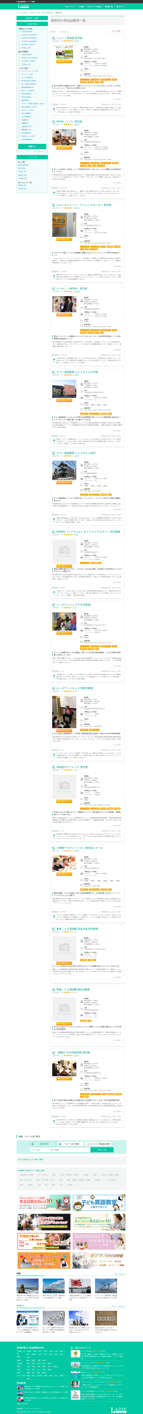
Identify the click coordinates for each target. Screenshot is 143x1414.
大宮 (94, 1175)
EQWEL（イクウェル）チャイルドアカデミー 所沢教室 (88, 531)
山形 (56, 1351)
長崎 (45, 1376)
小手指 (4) (22, 189)
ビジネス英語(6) (27, 78)
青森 (35, 1351)
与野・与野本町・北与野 (69, 1175)
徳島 (44, 1373)
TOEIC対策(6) (26, 94)
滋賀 (44, 1366)
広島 (28, 1370)
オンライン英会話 (95, 6)
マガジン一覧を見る (118, 1306)
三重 (38, 1360)
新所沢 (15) (22, 175)
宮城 (51, 1351)
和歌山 (55, 1366)
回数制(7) (24, 123)
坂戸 (61, 1185)
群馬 (56, 1354)
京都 (38, 1366)
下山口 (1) (22, 172)
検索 (82, 6)
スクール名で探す (72, 1144)
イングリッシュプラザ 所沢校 (73, 604)
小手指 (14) (22, 178)
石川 (38, 1363)
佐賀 (51, 1376)
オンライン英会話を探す (100, 1144)
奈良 (49, 1366)
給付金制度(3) (26, 133)
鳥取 (44, 1370)
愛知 (28, 1360)
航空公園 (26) (23, 165)
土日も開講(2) (26, 113)
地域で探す (44, 1144)
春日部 (70, 1185)
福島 (61, 1351)
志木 (60, 1180)
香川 (33, 1373)
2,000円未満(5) (26, 32)
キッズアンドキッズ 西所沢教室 (74, 688)
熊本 (33, 1376)
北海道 (28, 1351)
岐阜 (44, 1360)
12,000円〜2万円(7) (28, 61)
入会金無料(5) (26, 117)
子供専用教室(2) (27, 139)
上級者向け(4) (26, 126)
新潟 (28, 1363)
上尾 (39, 1185)
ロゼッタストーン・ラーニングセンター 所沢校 (83, 204)
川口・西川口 (43, 1175)
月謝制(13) (25, 120)
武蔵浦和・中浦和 (26, 1175)
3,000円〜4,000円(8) (29, 38)
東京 (28, 1354)
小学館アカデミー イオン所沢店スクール (79, 847)
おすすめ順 (116, 31)
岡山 (33, 1370)
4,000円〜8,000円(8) (28, 41)
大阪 (28, 1366)
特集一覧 (110, 6)
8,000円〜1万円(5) (28, 45)
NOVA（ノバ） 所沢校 (69, 121)
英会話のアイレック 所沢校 (72, 767)
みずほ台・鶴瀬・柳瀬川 (110, 1175)
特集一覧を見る (120, 1274)
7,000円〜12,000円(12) (29, 58)
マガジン (121, 6)
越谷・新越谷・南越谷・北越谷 (79, 1180)
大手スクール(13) (27, 110)
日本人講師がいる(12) (29, 107)
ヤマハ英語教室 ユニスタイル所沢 (76, 452)
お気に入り (65, 61)
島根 (49, 1370)
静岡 (33, 1360)
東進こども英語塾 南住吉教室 (73, 989)
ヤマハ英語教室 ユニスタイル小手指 (77, 372)
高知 (38, 1373)
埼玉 (40, 1354)
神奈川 (34, 1354)
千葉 (45, 1354)
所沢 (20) (21, 168)
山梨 (28, 1357)
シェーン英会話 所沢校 (69, 37)
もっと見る (117, 99)
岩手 (40, 1351)
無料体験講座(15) (27, 87)
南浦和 (97, 1180)
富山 (44, 1363)
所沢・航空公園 (26, 1180)
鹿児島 (39, 1376)
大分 (56, 1376)
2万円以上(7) (26, 64)
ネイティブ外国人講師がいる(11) (32, 104)
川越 (53, 1185)
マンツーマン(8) (27, 74)
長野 (33, 1363)
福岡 (28, 1376)
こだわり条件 (35, 1150)
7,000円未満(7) (26, 55)
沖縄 (28, 1379)
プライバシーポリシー (33, 1409)
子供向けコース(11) (28, 136)
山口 (38, 1370)
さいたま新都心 (111, 1180)
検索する (32, 146)
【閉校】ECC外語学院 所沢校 (73, 1052)
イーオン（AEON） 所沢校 (71, 288)
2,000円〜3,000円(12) (29, 35)
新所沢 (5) (22, 185)
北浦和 (85, 1175)
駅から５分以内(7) (27, 91)
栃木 (61, 1354)
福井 (49, 1363)
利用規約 (20, 1409)
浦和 (54, 1175)
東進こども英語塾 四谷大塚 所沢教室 (77, 928)
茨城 (51, 1354)
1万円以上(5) (25, 48)
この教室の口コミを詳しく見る (110, 104)
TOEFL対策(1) (26, 97)
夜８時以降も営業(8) (28, 81)
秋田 (45, 1351)
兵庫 (33, 1366)
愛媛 (28, 1373)
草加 (21, 1185)
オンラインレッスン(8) (29, 71)
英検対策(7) (25, 100)
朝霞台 (30, 1185)
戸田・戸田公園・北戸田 (45, 1180)
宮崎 (61, 1376)
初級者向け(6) (26, 130)
